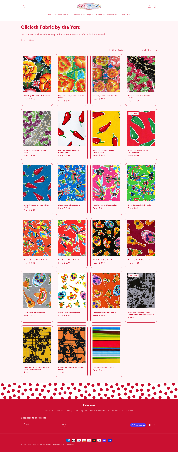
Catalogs (69, 411)
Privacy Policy (117, 411)
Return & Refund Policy (99, 411)
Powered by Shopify (44, 444)
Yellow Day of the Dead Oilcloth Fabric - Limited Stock (36, 368)
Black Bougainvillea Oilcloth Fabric (139, 97)
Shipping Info (81, 411)
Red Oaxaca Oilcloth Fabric (69, 260)
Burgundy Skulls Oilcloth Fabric (140, 260)
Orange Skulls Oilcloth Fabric (104, 312)
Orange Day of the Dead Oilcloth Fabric (71, 368)
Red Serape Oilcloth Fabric (103, 367)
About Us (59, 411)
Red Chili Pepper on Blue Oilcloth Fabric (37, 206)
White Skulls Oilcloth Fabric (69, 312)
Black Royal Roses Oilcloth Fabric (37, 96)
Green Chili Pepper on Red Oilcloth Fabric (138, 151)
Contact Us (48, 411)
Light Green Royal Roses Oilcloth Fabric (71, 97)
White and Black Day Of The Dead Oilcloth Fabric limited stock (141, 313)
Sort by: (112, 50)
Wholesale (130, 411)
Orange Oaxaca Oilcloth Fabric (36, 260)
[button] (23, 6)
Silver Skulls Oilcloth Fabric (34, 312)
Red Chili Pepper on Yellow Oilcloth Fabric (103, 151)
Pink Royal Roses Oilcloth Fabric (105, 96)
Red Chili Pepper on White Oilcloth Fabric (68, 151)
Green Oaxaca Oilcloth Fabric (139, 205)
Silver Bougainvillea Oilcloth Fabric (35, 151)
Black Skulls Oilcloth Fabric (103, 260)
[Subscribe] (62, 424)
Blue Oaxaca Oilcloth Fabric (69, 205)
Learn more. (27, 40)
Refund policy (57, 444)
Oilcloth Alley (31, 444)
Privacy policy (69, 444)
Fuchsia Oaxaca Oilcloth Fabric (105, 205)
